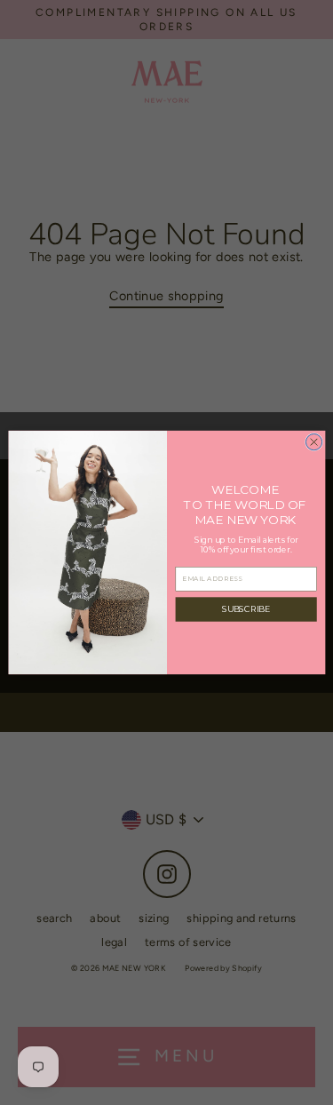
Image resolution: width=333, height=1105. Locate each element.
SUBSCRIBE (245, 609)
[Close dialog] (313, 441)
